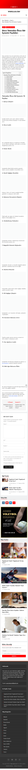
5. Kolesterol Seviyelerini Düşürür (12, 82)
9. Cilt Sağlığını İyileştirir (10, 87)
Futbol (5, 733)
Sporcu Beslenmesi (10, 27)
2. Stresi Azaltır (9, 77)
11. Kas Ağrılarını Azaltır (11, 90)
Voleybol (5, 749)
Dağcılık (5, 727)
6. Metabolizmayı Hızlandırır (11, 83)
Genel (4, 27)
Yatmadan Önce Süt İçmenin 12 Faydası (12, 75)
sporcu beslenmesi (20, 63)
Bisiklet (5, 725)
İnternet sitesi (6, 451)
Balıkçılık (5, 717)
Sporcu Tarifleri (7, 744)
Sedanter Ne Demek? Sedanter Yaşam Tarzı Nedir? (13, 636)
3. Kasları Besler (9, 79)
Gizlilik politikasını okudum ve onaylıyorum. (12, 653)
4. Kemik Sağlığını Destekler (11, 80)
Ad (4, 440)
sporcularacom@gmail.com (12, 683)
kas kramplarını (5, 363)
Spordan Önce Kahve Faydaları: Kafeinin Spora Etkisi (14, 699)
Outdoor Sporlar (7, 738)
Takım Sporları (6, 746)
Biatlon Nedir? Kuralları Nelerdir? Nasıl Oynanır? (15, 488)
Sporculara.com (14, 763)
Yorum (5, 424)
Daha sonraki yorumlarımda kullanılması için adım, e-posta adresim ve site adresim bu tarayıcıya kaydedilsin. (13, 458)
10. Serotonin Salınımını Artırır (12, 89)
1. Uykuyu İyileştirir (9, 76)
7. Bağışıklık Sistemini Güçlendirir (12, 85)
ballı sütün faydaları (13, 396)
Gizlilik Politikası (9, 766)
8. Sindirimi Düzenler (10, 86)
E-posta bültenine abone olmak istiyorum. (13, 463)
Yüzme (5, 752)
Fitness (3, 557)
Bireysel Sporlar (7, 722)
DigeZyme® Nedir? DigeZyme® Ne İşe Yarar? (13, 562)
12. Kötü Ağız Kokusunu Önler (12, 92)
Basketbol (5, 719)
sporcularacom (6, 35)
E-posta (5, 446)
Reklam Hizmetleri (18, 766)
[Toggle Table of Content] (19, 73)
